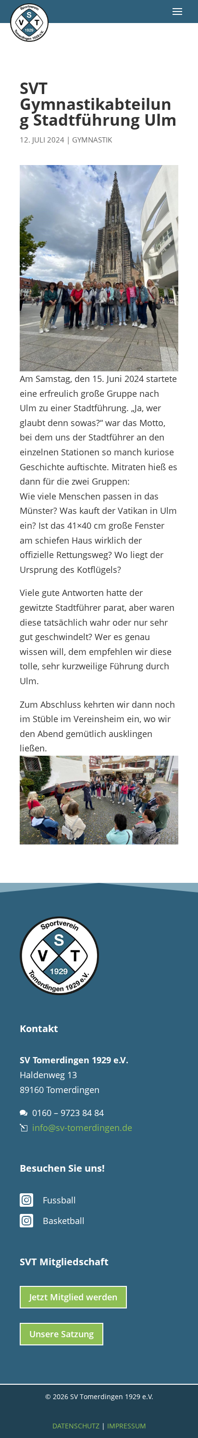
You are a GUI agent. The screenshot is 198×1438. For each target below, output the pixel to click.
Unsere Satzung (61, 1334)
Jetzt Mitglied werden (73, 1297)
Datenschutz (75, 1425)
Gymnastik (92, 139)
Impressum (126, 1425)
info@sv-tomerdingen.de (82, 1127)
